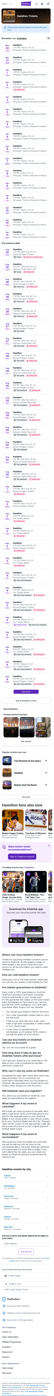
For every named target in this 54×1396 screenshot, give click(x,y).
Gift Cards (6, 1373)
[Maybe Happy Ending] (13, 824)
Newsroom (7, 1352)
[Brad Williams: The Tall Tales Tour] (36, 887)
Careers (6, 1357)
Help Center (8, 1368)
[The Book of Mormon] (36, 824)
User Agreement (32, 1385)
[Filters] (48, 38)
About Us (6, 1332)
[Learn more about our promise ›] (11, 1299)
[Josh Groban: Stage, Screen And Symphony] (13, 887)
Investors (6, 1347)
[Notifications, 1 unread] (48, 4)
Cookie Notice (15, 1387)
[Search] (36, 4)
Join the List (26, 1252)
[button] (10, 4)
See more (26, 797)
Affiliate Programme (11, 1342)
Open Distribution (10, 1337)
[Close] (49, 845)
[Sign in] (42, 4)
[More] (48, 11)
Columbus (22, 38)
